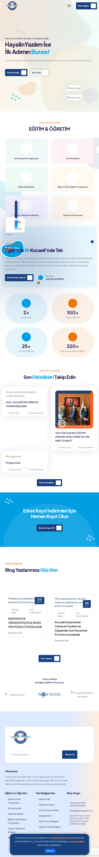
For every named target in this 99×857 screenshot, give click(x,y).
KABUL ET (50, 851)
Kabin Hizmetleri (15, 813)
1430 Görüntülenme (35, 610)
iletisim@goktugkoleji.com (81, 810)
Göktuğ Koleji (14, 610)
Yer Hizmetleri (14, 808)
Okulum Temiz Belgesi (49, 826)
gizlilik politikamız (60, 837)
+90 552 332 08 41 (78, 805)
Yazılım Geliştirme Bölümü (16, 830)
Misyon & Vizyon (47, 804)
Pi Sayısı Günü (13, 462)
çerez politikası (77, 841)
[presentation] (80, 583)
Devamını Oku (15, 632)
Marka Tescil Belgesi (49, 821)
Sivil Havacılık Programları (14, 801)
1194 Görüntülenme (82, 614)
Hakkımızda (44, 799)
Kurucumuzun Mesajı (49, 810)
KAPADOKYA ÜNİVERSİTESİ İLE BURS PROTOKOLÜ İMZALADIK (25, 623)
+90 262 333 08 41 (54, 279)
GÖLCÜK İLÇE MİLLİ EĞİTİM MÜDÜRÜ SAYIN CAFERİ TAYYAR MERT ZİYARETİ (72, 436)
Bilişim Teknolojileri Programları (17, 821)
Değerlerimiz (45, 815)
